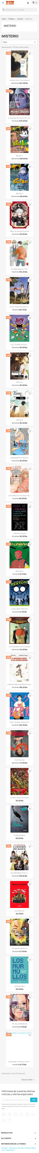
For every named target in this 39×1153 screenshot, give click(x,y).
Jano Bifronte (19, 911)
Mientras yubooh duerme (19, 231)
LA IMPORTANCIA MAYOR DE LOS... (19, 684)
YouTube (21, 1114)
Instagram (3, 1120)
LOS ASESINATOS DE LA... (19, 873)
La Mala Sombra (19, 835)
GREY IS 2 (19, 382)
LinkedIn (9, 1120)
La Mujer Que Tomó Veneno (19, 80)
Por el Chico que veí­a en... (19, 307)
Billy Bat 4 (19, 156)
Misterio (10, 26)
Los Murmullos (19, 986)
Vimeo (33, 1114)
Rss (15, 1114)
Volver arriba (28, 1079)
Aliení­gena (19, 571)
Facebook (3, 1114)
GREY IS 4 (19, 420)
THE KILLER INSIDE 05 (19, 948)
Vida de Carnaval (19, 533)
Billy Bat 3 (19, 193)
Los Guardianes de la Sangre (19, 647)
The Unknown (19, 760)
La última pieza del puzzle (19, 798)
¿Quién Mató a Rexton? (19, 609)
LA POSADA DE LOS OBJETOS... (19, 496)
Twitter (9, 1114)
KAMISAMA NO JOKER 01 (19, 458)
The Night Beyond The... (19, 269)
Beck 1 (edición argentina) (19, 722)
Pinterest (27, 1114)
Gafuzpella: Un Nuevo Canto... (19, 1062)
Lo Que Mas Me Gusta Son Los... (19, 118)
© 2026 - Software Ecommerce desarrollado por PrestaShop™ (19, 1149)
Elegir (19, 42)
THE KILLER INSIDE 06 (19, 1024)
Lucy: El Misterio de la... (19, 344)
